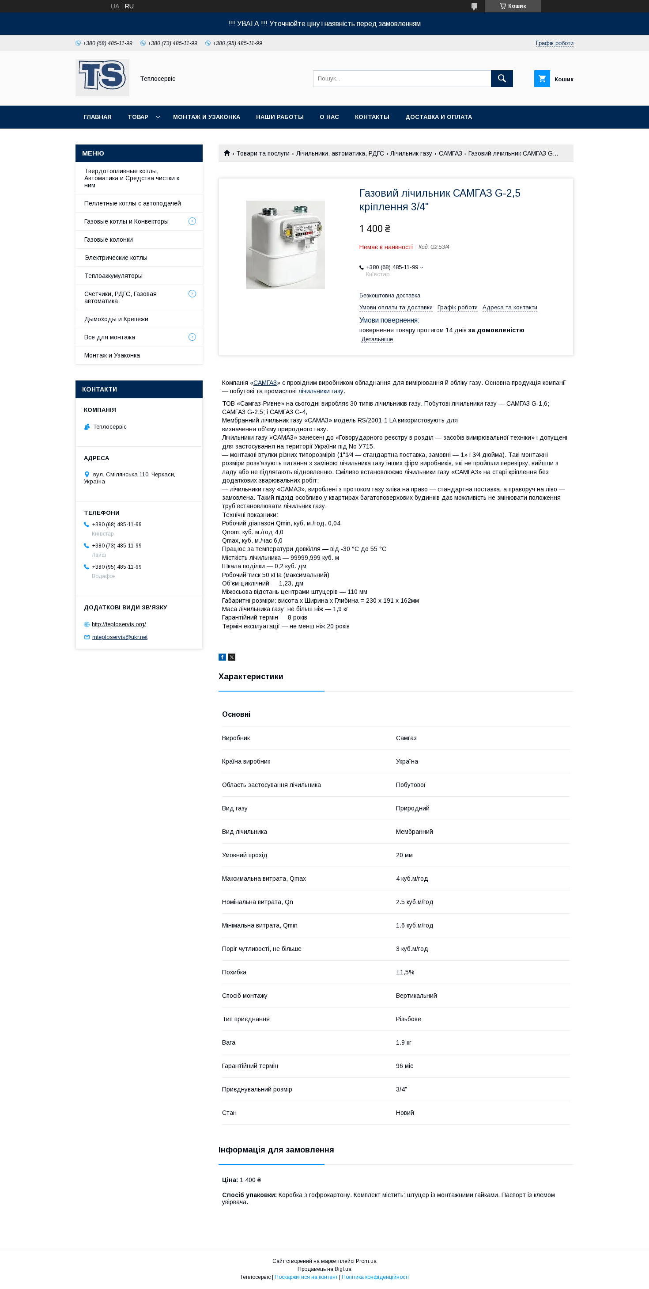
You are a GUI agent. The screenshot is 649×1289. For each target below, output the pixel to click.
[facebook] (222, 658)
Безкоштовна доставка (389, 295)
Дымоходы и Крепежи (116, 319)
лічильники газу (320, 391)
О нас (329, 117)
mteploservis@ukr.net (119, 637)
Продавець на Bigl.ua (324, 1269)
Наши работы (280, 117)
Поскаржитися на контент (306, 1277)
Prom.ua (366, 1261)
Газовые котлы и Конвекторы (126, 221)
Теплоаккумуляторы (113, 275)
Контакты (372, 117)
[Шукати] (502, 78)
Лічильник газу (411, 153)
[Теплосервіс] (102, 94)
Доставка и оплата (438, 117)
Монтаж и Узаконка (112, 355)
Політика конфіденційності (375, 1277)
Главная (97, 117)
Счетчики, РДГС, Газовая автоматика (120, 297)
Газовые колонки (108, 239)
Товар (138, 117)
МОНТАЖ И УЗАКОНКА (206, 117)
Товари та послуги (263, 153)
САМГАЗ (450, 153)
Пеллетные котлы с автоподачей (132, 203)
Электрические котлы (115, 257)
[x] (231, 658)
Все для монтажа (109, 337)
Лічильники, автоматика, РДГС (340, 153)
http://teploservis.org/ (119, 624)
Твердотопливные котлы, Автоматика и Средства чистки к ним (131, 178)
